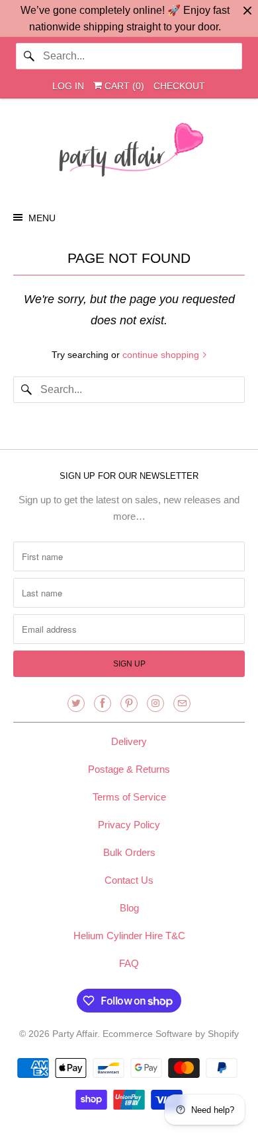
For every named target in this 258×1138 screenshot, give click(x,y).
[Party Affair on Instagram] (155, 703)
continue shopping (162, 354)
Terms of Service (129, 796)
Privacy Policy (129, 824)
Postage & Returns (129, 769)
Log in (68, 86)
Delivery (129, 741)
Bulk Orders (129, 852)
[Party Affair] (129, 153)
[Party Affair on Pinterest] (129, 703)
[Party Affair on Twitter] (76, 703)
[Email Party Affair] (182, 703)
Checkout (179, 86)
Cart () (123, 86)
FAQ (129, 963)
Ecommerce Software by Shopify (171, 1033)
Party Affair (74, 1033)
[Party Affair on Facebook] (102, 703)
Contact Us (129, 880)
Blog (129, 907)
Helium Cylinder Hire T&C (129, 935)
